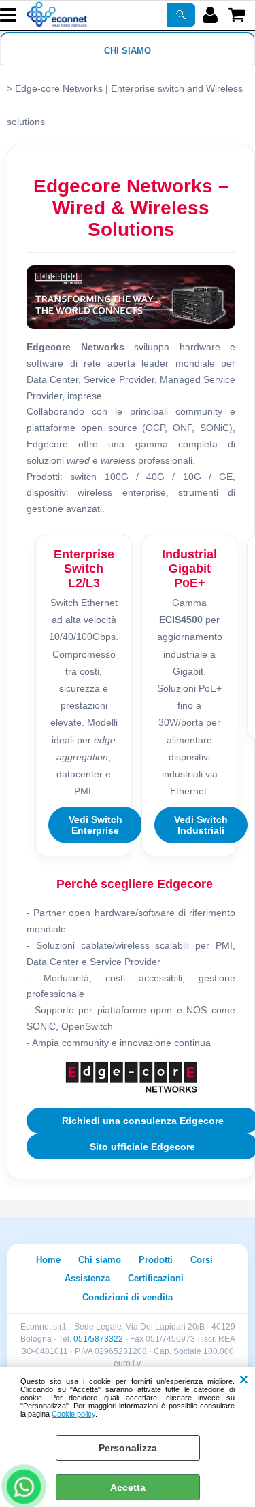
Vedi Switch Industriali (201, 825)
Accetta (128, 1487)
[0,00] (238, 15)
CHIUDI (243, 1380)
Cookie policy (73, 1414)
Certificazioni (156, 1278)
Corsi (201, 1260)
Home (48, 1260)
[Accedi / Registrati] (212, 15)
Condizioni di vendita (127, 1297)
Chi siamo (127, 51)
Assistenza (87, 1278)
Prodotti (156, 1260)
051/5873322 (98, 1339)
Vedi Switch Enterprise (95, 825)
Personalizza (128, 1447)
